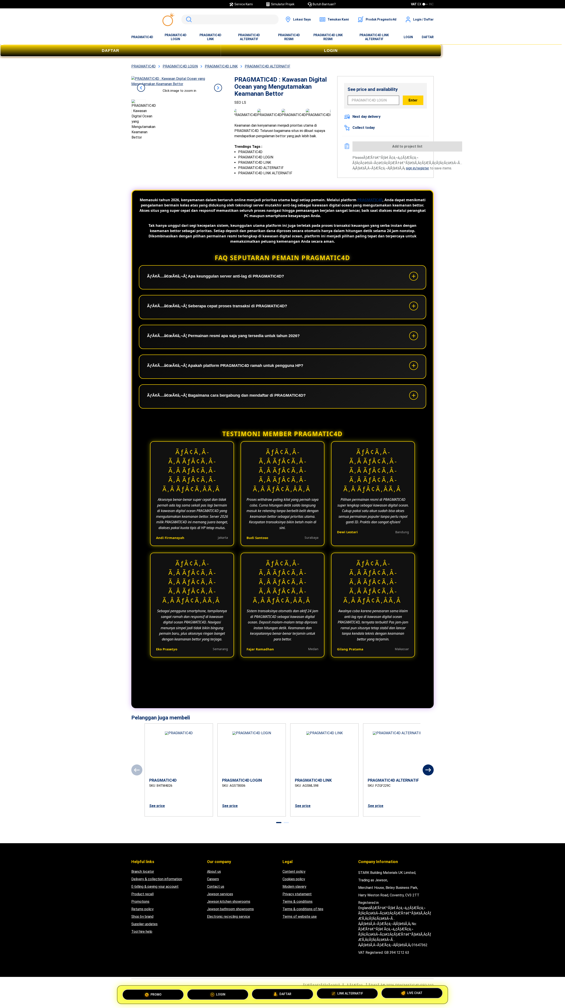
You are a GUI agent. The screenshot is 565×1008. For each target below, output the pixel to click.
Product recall (142, 894)
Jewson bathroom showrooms (230, 909)
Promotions (140, 901)
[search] (230, 19)
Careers (213, 879)
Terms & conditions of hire (302, 909)
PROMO (156, 994)
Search (188, 19)
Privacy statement (297, 894)
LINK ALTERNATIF (350, 993)
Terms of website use (299, 916)
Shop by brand (142, 916)
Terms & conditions (297, 901)
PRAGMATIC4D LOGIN (175, 37)
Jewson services (220, 894)
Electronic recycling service (228, 916)
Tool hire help (141, 931)
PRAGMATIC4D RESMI (289, 37)
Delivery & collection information (156, 879)
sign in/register (417, 168)
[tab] (278, 822)
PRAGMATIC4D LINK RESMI (328, 37)
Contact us (215, 886)
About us (214, 871)
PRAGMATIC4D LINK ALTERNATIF (374, 37)
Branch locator (142, 871)
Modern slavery (294, 886)
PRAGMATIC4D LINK (210, 37)
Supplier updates (144, 924)
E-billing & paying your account (155, 886)
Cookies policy (293, 879)
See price (157, 806)
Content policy (293, 871)
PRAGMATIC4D (142, 37)
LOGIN (408, 37)
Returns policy (142, 909)
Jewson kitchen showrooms (228, 901)
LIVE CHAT (414, 993)
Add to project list (407, 146)
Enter (413, 100)
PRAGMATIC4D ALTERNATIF (249, 37)
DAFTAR (428, 37)
